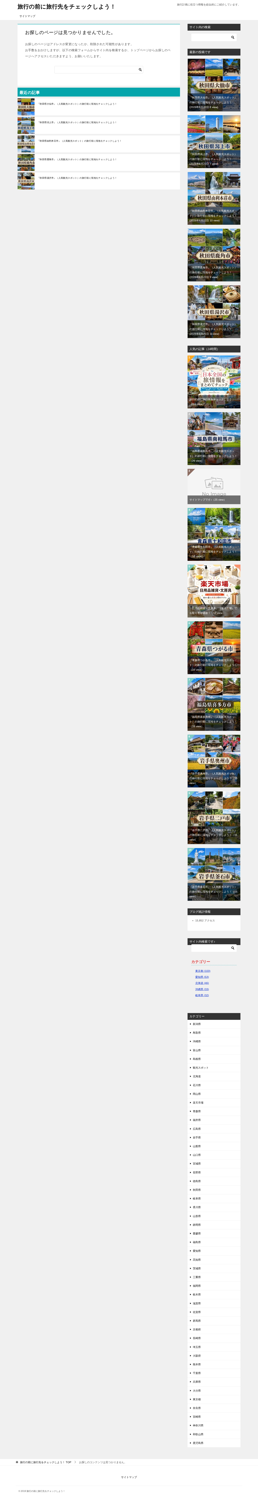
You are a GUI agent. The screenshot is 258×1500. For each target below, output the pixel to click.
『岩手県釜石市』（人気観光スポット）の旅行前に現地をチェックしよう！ (213, 891)
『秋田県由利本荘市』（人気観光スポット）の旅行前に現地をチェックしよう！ (79, 141)
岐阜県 (197, 1198)
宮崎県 (197, 1416)
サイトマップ (27, 16)
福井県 (197, 1119)
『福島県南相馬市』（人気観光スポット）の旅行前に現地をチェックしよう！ (213, 456)
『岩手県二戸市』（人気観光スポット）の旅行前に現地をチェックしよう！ (213, 835)
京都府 (197, 1329)
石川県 (197, 1085)
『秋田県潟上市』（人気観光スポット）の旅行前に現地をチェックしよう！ (77, 122)
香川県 (197, 1207)
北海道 (197, 1076)
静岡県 (197, 1224)
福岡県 (197, 1285)
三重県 (197, 1277)
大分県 (197, 1390)
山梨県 (197, 1146)
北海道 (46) (202, 983)
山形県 (197, 1216)
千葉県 (197, 1373)
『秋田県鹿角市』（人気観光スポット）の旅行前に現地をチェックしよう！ (77, 159)
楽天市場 (198, 1102)
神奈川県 (198, 1425)
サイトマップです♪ (207, 499)
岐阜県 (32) (202, 995)
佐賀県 (197, 1312)
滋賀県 (197, 1303)
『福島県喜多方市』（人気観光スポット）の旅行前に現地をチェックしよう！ (213, 721)
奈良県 (197, 1408)
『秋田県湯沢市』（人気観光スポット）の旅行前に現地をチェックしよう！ (77, 178)
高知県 (197, 1259)
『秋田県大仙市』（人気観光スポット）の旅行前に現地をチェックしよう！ (77, 104)
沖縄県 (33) (202, 989)
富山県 (197, 1050)
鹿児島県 (198, 1442)
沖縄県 (197, 1041)
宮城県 (197, 1163)
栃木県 (197, 1294)
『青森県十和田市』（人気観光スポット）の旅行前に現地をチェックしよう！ (213, 551)
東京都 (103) (202, 970)
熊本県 (197, 1364)
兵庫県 (197, 1381)
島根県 (197, 1058)
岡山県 (197, 1093)
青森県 (197, 1111)
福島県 (197, 1242)
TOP (45, 1462)
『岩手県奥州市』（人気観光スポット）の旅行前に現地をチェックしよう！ (213, 778)
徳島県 (197, 1181)
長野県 (197, 1172)
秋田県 (197, 1189)
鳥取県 (197, 1032)
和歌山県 (198, 1434)
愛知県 (197, 1250)
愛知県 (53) (202, 976)
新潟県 (197, 1024)
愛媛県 (197, 1233)
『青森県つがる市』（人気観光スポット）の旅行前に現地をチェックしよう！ (213, 665)
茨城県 (197, 1268)
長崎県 (197, 1338)
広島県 (197, 1128)
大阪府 (197, 1355)
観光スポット (201, 1067)
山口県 (197, 1154)
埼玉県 (197, 1347)
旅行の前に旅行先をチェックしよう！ (67, 6)
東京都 (197, 1399)
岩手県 (197, 1137)
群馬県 (197, 1320)
